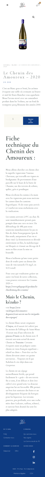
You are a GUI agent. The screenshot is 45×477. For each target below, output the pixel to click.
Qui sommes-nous (30, 434)
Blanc (14, 65)
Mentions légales (19, 473)
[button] (33, 17)
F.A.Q (5, 434)
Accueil (6, 65)
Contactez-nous (8, 438)
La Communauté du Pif (32, 441)
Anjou (10, 326)
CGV (31, 473)
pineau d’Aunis (12, 336)
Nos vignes (27, 438)
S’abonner (6, 451)
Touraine (19, 342)
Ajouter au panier (30, 120)
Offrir (16, 451)
